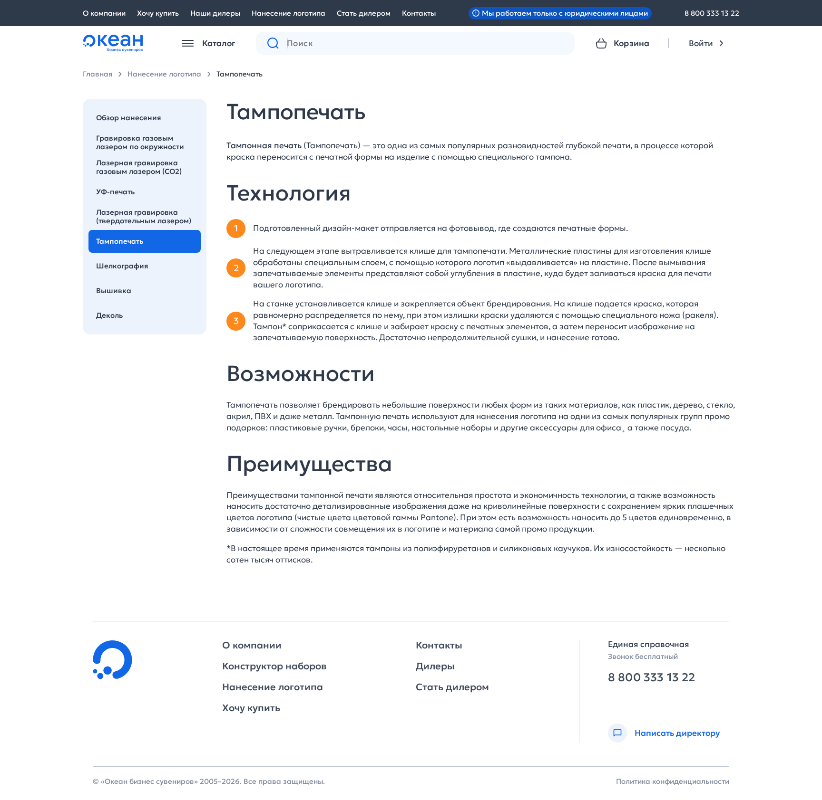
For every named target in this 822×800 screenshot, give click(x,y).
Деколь (109, 315)
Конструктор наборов (274, 666)
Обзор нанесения (128, 117)
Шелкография (122, 265)
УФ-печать (115, 191)
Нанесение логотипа (288, 13)
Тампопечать (239, 73)
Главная (97, 73)
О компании (104, 13)
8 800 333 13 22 (712, 13)
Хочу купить (158, 13)
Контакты (419, 13)
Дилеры (435, 666)
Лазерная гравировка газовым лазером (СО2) (139, 167)
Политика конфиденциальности (672, 781)
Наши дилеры (215, 13)
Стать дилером (364, 13)
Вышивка (113, 290)
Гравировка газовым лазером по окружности (140, 142)
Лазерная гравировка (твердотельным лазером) (143, 216)
